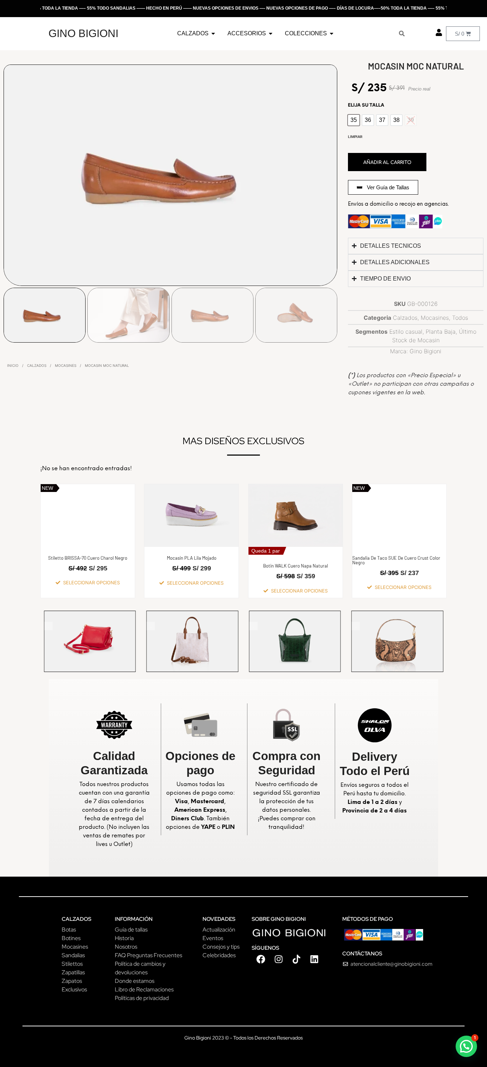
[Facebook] (261, 959)
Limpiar (355, 136)
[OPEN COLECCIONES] (331, 33)
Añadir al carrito (387, 162)
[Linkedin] (314, 959)
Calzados (36, 365)
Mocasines (65, 365)
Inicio (13, 365)
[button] (466, 1046)
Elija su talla (366, 105)
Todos (460, 317)
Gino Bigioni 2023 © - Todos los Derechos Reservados (243, 1038)
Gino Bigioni (425, 351)
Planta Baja (441, 331)
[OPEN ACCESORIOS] (270, 33)
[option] (353, 120)
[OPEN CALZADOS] (213, 33)
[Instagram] (278, 959)
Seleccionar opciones (91, 583)
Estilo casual (405, 331)
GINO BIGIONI (83, 33)
